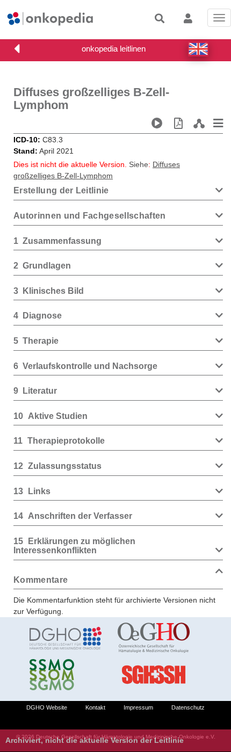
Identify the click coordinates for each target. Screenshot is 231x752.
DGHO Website (46, 707)
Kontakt (95, 707)
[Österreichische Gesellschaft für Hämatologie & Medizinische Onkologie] (154, 638)
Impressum (138, 707)
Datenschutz (188, 707)
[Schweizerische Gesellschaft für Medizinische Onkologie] (66, 674)
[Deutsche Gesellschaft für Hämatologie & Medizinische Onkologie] (66, 638)
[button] (198, 48)
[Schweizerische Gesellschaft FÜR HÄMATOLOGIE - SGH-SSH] (154, 674)
